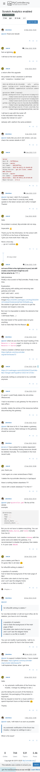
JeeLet (8, 48)
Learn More (35, 770)
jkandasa (9, 30)
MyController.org (29, 761)
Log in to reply (32, 22)
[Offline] (3, 30)
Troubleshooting (9, 15)
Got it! (36, 764)
